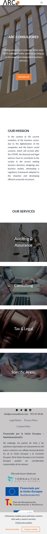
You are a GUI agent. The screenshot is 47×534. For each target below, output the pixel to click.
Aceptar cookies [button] (30, 529)
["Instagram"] (26, 410)
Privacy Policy (31, 420)
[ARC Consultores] (11, 2)
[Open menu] (41, 3)
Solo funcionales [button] (12, 529)
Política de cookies (23, 522)
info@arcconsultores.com (16, 414)
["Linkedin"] (30, 410)
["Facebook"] (17, 410)
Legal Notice (15, 420)
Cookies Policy (23, 426)
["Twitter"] (21, 410)
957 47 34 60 (36, 414)
